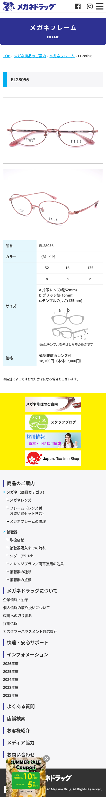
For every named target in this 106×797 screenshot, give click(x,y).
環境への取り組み (17, 615)
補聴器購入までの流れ (28, 547)
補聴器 (12, 531)
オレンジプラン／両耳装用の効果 (37, 563)
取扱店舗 (17, 539)
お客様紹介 (18, 730)
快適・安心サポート (28, 642)
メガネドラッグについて (32, 591)
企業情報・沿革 (15, 599)
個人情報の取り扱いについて (26, 607)
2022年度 (11, 695)
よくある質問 (21, 706)
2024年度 (11, 679)
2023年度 (11, 687)
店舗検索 (16, 718)
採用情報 (10, 623)
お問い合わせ (21, 755)
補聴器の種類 (20, 571)
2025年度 (11, 671)
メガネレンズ (20, 500)
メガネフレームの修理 (28, 521)
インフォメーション (27, 655)
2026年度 (11, 663)
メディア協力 (20, 743)
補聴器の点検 (20, 579)
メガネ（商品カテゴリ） (26, 492)
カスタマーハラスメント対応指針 (30, 631)
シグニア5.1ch (21, 555)
